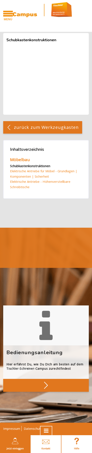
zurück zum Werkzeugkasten (46, 127)
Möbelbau (20, 159)
